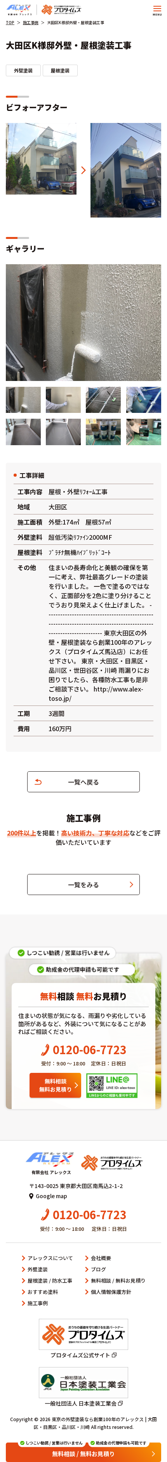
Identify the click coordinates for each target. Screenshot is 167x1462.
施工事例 (30, 22)
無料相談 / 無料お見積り (118, 1280)
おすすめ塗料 (43, 1291)
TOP (10, 22)
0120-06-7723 (90, 1049)
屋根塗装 (60, 70)
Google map (51, 1196)
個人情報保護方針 (111, 1291)
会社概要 (101, 1258)
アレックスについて (50, 1258)
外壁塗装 (23, 70)
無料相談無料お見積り (55, 1085)
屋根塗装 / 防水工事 (50, 1280)
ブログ (98, 1269)
